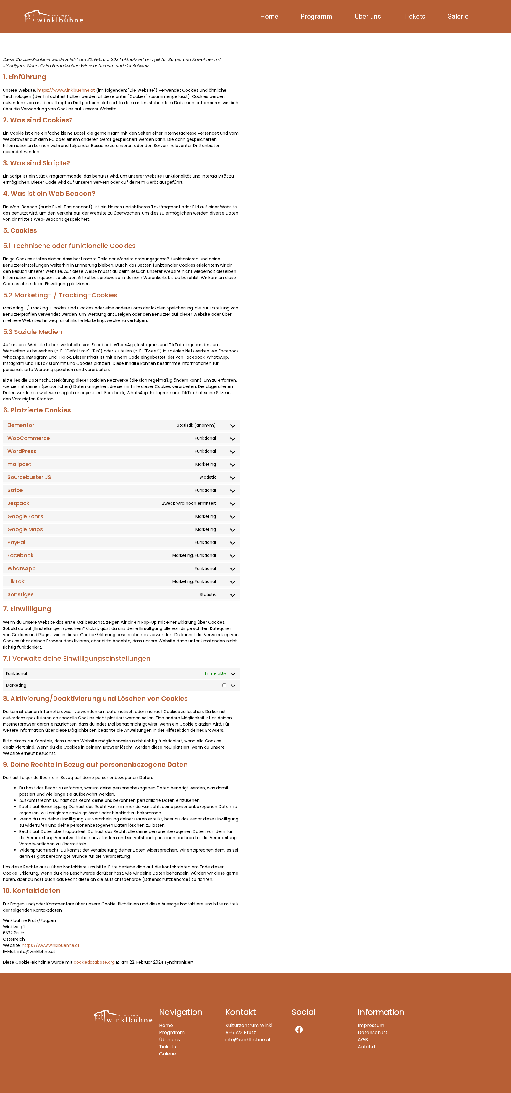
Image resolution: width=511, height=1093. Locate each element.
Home (269, 16)
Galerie (457, 16)
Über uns (368, 16)
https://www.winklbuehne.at (66, 90)
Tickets (414, 16)
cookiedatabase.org (94, 962)
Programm (316, 16)
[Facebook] (299, 1029)
